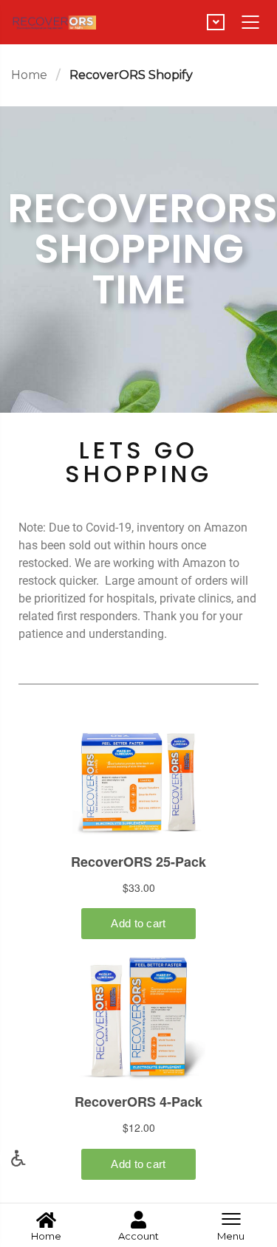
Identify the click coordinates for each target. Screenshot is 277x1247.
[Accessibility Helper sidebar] (17, 1157)
